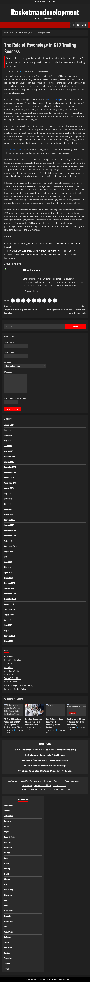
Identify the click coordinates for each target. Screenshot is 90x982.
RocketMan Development (14, 660)
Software (7, 937)
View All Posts (31, 291)
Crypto (6, 831)
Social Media (8, 931)
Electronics (8, 847)
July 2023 (7, 620)
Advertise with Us (11, 671)
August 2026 (9, 424)
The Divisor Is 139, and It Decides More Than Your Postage (76, 722)
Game (6, 858)
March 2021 (8, 641)
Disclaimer (8, 667)
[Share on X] (18, 300)
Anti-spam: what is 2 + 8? (15, 398)
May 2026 (7, 440)
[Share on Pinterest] (34, 300)
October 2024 (9, 540)
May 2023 (7, 630)
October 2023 (9, 604)
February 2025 (9, 519)
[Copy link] (55, 300)
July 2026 (7, 430)
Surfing (7, 953)
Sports (6, 942)
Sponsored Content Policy (15, 689)
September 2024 (10, 546)
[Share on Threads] (50, 300)
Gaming (7, 868)
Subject (7, 362)
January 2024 (9, 588)
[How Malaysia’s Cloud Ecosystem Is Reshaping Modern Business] (55, 710)
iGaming (7, 879)
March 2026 (8, 451)
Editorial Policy (10, 682)
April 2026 (8, 446)
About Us (8, 663)
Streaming (8, 947)
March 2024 (8, 577)
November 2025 (10, 472)
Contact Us (9, 656)
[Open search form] (67, 25)
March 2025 (8, 514)
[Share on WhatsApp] (28, 300)
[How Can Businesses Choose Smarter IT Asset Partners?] (34, 710)
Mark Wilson (10, 730)
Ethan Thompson (12, 71)
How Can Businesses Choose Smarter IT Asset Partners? (33, 722)
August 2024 (9, 551)
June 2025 (8, 498)
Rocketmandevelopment (45, 12)
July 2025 (7, 493)
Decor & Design (9, 837)
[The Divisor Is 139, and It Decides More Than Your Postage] (76, 710)
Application (8, 805)
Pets (6, 905)
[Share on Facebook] (13, 300)
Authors (7, 810)
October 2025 (9, 477)
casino (6, 826)
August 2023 (9, 614)
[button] (4, 25)
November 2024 (10, 535)
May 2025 (7, 504)
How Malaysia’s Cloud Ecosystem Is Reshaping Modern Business (54, 723)
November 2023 (10, 598)
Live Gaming (8, 889)
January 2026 (9, 461)
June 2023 (8, 625)
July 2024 (7, 556)
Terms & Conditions (12, 678)
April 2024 (8, 572)
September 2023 (10, 609)
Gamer (6, 863)
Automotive (8, 816)
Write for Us (9, 674)
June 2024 (8, 562)
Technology (8, 958)
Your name (9, 342)
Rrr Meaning (8, 921)
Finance (72, 713)
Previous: (21, 309)
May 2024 (7, 567)
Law (5, 884)
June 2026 (8, 435)
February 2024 (9, 583)
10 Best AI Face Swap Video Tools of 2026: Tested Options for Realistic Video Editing (13, 723)
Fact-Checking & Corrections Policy (18, 685)
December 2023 (10, 593)
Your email (9, 352)
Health (6, 873)
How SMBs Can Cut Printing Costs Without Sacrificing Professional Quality (41, 250)
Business (7, 821)
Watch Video (81, 25)
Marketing (8, 895)
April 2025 (8, 509)
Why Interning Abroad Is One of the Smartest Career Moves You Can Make (45, 770)
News (6, 900)
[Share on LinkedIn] (23, 300)
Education (7, 842)
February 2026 (9, 456)
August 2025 (9, 488)
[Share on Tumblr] (44, 300)
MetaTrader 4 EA (13, 149)
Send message (13, 409)
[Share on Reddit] (39, 300)
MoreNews (53, 979)
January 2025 (9, 525)
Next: (66, 309)
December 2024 (10, 530)
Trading (7, 963)
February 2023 (9, 635)
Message (8, 372)
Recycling (7, 916)
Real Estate (8, 910)
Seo (5, 926)
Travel (6, 968)
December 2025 (10, 467)
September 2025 (10, 482)
